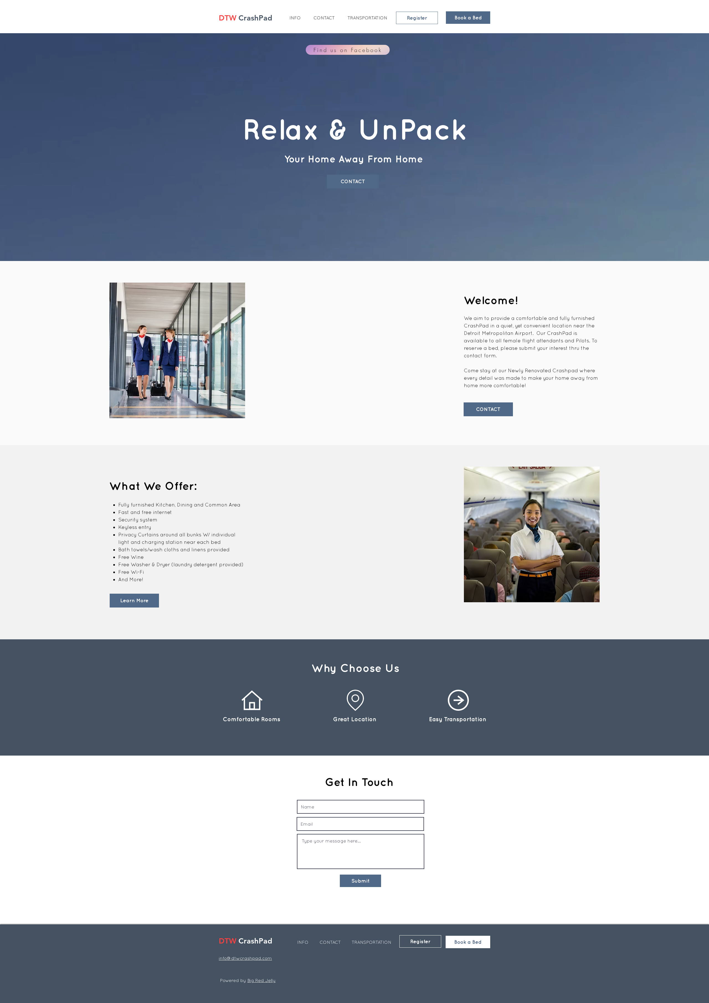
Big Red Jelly (261, 980)
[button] (295, 18)
